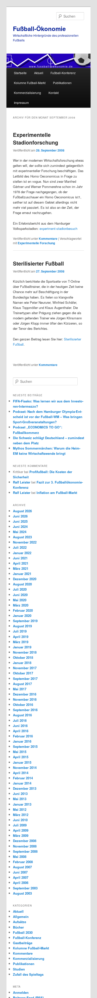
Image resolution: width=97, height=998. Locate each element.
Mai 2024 (19, 531)
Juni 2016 (20, 725)
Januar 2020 (22, 615)
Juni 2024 (20, 526)
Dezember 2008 (24, 840)
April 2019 (20, 636)
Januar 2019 (22, 647)
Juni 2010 (20, 819)
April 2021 (20, 563)
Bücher (18, 927)
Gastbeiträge (22, 942)
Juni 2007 (20, 872)
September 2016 (25, 709)
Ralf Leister (21, 482)
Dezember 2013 (24, 788)
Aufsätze (19, 921)
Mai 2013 (19, 798)
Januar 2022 (22, 552)
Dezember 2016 (24, 694)
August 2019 (22, 626)
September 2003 (25, 888)
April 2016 (20, 730)
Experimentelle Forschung (36, 243)
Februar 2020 (23, 610)
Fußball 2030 (23, 932)
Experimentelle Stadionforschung (35, 138)
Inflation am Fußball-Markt (57, 492)
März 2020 (20, 605)
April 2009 (20, 830)
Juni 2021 (20, 558)
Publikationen (62, 83)
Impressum (21, 102)
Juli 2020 (20, 589)
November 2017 (25, 667)
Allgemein (21, 916)
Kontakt (53, 93)
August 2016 (22, 715)
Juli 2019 (20, 631)
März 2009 (20, 835)
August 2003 (22, 893)
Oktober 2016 (23, 704)
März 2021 (20, 568)
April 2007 (20, 877)
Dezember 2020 (24, 578)
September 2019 (25, 620)
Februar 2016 (23, 736)
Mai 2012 (19, 809)
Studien (19, 969)
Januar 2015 (22, 762)
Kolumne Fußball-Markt (30, 83)
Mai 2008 (19, 856)
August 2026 (22, 511)
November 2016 (25, 699)
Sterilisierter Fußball (38, 263)
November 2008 (25, 846)
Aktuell (38, 73)
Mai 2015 (19, 751)
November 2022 (25, 542)
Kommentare (48, 238)
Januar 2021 (22, 573)
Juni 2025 (20, 521)
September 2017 (25, 678)
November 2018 (25, 652)
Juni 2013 (20, 793)
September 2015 (25, 746)
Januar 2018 (22, 662)
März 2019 (20, 641)
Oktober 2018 (23, 657)
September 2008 (25, 851)
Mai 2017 (19, 689)
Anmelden (21, 992)
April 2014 (20, 772)
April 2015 (20, 757)
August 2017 (22, 683)
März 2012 (20, 814)
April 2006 (20, 882)
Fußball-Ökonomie (39, 28)
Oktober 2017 (23, 673)
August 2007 (22, 867)
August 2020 (22, 584)
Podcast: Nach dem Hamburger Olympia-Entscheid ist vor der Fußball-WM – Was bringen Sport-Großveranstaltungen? (47, 416)
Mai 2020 (19, 600)
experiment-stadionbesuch (58, 228)
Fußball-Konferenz (63, 73)
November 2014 (25, 767)
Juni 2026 (20, 516)
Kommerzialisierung (27, 93)
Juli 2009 (20, 825)
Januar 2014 (22, 783)
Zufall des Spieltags (28, 974)
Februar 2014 (23, 778)
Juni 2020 (20, 594)
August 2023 (22, 537)
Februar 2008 (23, 861)
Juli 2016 (20, 720)
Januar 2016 (22, 741)
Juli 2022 (20, 547)
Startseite (20, 73)
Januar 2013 (22, 804)
